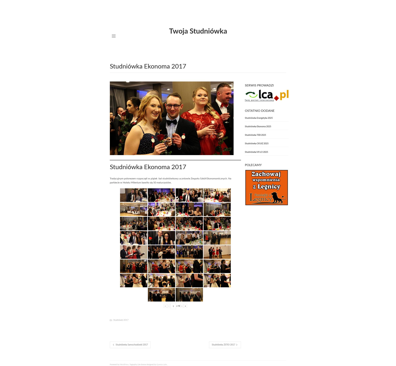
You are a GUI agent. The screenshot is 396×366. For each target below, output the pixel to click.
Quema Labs (162, 364)
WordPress (124, 364)
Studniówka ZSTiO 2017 (223, 345)
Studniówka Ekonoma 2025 (258, 127)
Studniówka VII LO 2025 (256, 152)
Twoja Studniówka (198, 31)
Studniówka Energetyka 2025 (259, 118)
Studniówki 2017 (121, 320)
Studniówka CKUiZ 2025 (257, 144)
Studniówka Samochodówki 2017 (132, 345)
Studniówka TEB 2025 (255, 135)
